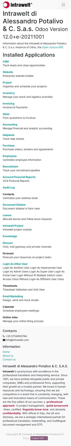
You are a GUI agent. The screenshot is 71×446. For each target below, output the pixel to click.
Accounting (10, 124)
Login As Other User (15, 263)
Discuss (8, 242)
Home (6, 351)
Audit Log (9, 187)
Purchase (9, 145)
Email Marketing (13, 296)
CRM (6, 61)
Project (7, 82)
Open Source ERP (52, 47)
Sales (6, 113)
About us (8, 355)
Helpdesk (8, 134)
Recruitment (10, 166)
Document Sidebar (14, 204)
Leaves (7, 215)
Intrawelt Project (13, 225)
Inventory (9, 92)
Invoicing (8, 103)
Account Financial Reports (19, 176)
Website (8, 71)
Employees (10, 155)
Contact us (9, 359)
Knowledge (10, 236)
